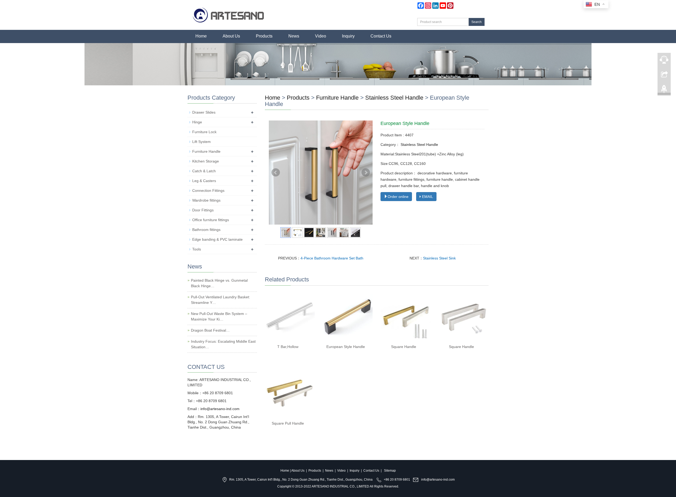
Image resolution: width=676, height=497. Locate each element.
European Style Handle (345, 347)
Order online (398, 196)
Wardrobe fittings (206, 200)
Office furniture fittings (210, 220)
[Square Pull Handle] (290, 393)
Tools (196, 249)
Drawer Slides (203, 112)
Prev (275, 172)
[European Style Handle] (348, 316)
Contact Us (380, 36)
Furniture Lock (204, 132)
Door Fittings (203, 210)
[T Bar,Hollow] (290, 316)
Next (366, 172)
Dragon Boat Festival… (210, 330)
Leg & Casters (204, 181)
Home (201, 36)
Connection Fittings (208, 190)
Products (264, 36)
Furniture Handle (337, 97)
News (293, 36)
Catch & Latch (204, 171)
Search (476, 22)
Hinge (197, 122)
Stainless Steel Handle (394, 97)
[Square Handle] (405, 316)
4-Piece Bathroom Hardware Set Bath (332, 258)
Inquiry (348, 36)
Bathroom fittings (206, 229)
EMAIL (427, 196)
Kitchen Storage (205, 161)
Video (320, 36)
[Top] (664, 87)
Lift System (201, 142)
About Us (231, 36)
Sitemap (390, 470)
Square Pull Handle (288, 423)
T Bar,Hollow (287, 347)
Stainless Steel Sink (439, 258)
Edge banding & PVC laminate (217, 239)
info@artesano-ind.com (220, 409)
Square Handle (403, 347)
